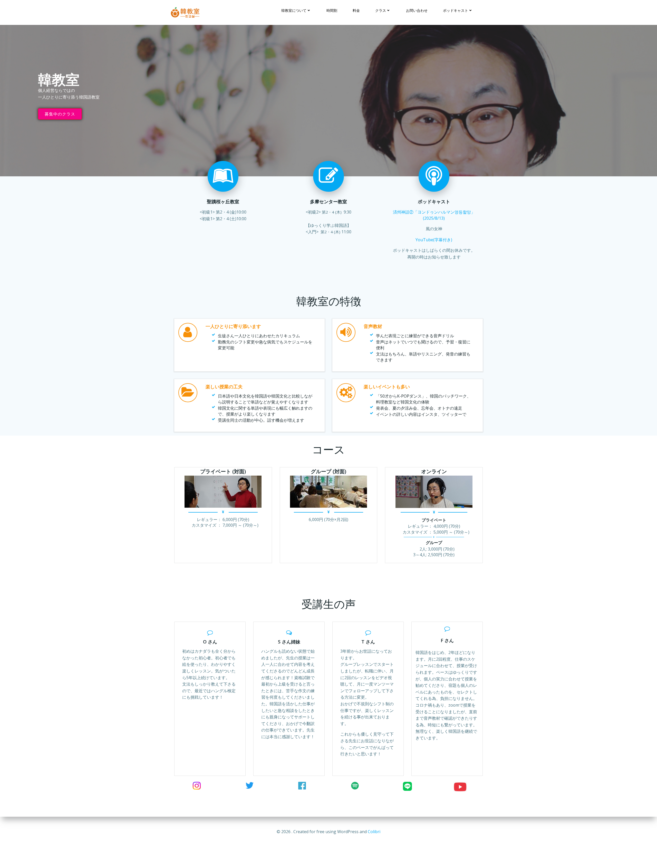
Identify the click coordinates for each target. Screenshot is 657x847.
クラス (380, 10)
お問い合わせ (417, 10)
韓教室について (293, 10)
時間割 (331, 10)
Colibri (374, 831)
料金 (356, 10)
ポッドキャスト (455, 10)
